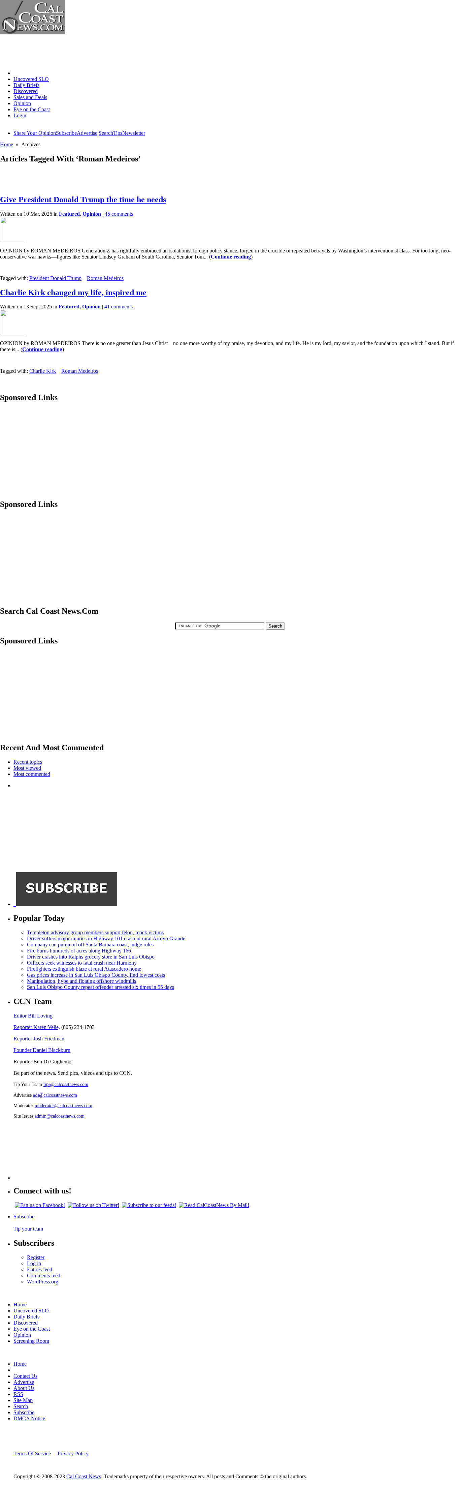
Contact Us (25, 1376)
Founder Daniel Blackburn (41, 1050)
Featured (69, 214)
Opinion (22, 103)
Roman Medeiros (105, 278)
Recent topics (27, 762)
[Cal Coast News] (32, 32)
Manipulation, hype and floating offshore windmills (81, 981)
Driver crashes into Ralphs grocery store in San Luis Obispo (91, 957)
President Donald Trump (55, 278)
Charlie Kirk (42, 371)
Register (35, 1257)
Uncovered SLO (31, 79)
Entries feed (39, 1269)
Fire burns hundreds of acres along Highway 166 (79, 950)
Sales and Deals (30, 97)
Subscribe (66, 133)
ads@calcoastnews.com (55, 1095)
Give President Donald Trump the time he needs (83, 199)
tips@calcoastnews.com (65, 1084)
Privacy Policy (73, 1453)
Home (20, 73)
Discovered (25, 91)
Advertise (87, 133)
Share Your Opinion (34, 133)
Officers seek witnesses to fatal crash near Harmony (82, 963)
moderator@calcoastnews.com (63, 1105)
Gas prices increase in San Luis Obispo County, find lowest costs (96, 975)
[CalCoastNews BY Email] (214, 1205)
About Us (23, 1388)
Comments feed (43, 1275)
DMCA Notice (29, 1418)
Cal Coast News (83, 1476)
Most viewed (27, 768)
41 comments (118, 306)
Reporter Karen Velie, (36, 1027)
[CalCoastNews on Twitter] (93, 1205)
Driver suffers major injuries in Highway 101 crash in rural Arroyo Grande (106, 938)
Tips (117, 133)
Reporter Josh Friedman (38, 1038)
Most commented (31, 774)
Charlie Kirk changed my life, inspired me (73, 292)
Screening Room (31, 1341)
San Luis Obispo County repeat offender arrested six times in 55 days (100, 987)
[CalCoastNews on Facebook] (40, 1205)
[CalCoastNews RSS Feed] (149, 1205)
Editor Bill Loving (33, 1016)
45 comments (119, 214)
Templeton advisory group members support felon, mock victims (95, 932)
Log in (34, 1263)
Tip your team (28, 1229)
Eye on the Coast (31, 109)
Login (19, 115)
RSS (18, 1394)
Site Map (23, 1400)
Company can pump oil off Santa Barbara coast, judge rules (90, 944)
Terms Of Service (32, 1453)
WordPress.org (42, 1281)
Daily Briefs (26, 85)
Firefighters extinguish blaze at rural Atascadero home (84, 969)
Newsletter (133, 133)
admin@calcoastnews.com (60, 1116)
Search (106, 133)
